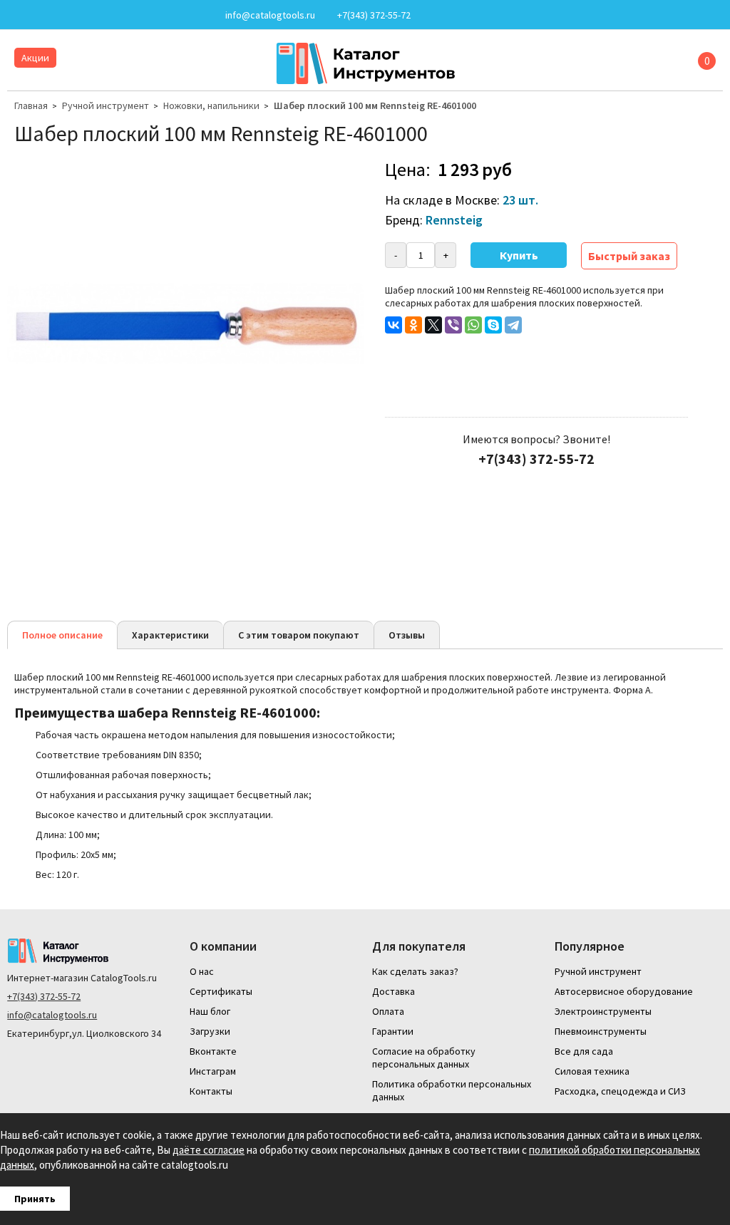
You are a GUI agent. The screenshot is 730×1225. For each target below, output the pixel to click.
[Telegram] (513, 325)
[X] (433, 325)
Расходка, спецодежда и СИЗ (620, 1091)
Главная (31, 105)
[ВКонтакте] (393, 325)
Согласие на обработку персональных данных (423, 1057)
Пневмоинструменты (601, 1031)
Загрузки (210, 1031)
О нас (202, 971)
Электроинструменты (603, 1011)
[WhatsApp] (473, 325)
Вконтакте (213, 1051)
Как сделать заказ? (415, 971)
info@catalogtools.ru (52, 1014)
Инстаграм (213, 1071)
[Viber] (453, 325)
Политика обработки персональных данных (451, 1090)
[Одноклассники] (413, 325)
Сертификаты (221, 991)
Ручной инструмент (105, 105)
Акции (35, 57)
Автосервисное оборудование (624, 991)
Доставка (393, 991)
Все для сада (584, 1051)
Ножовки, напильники (211, 105)
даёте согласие (209, 1150)
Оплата (388, 1011)
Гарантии (392, 1031)
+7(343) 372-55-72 (44, 996)
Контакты (211, 1091)
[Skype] (493, 325)
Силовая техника (592, 1071)
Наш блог (210, 1011)
